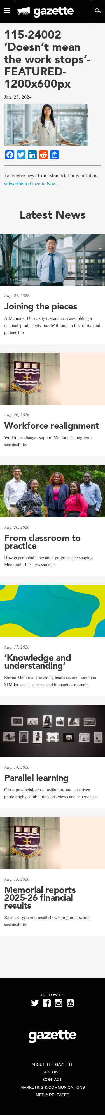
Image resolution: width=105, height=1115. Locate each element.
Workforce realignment (51, 426)
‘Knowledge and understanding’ (37, 662)
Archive (52, 1072)
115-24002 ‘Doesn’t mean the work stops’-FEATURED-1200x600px (47, 59)
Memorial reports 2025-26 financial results (40, 897)
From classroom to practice (42, 542)
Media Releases (52, 1095)
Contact (52, 1079)
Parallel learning (36, 778)
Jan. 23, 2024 (18, 96)
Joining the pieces (40, 306)
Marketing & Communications (52, 1087)
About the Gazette (52, 1064)
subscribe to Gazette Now (30, 183)
